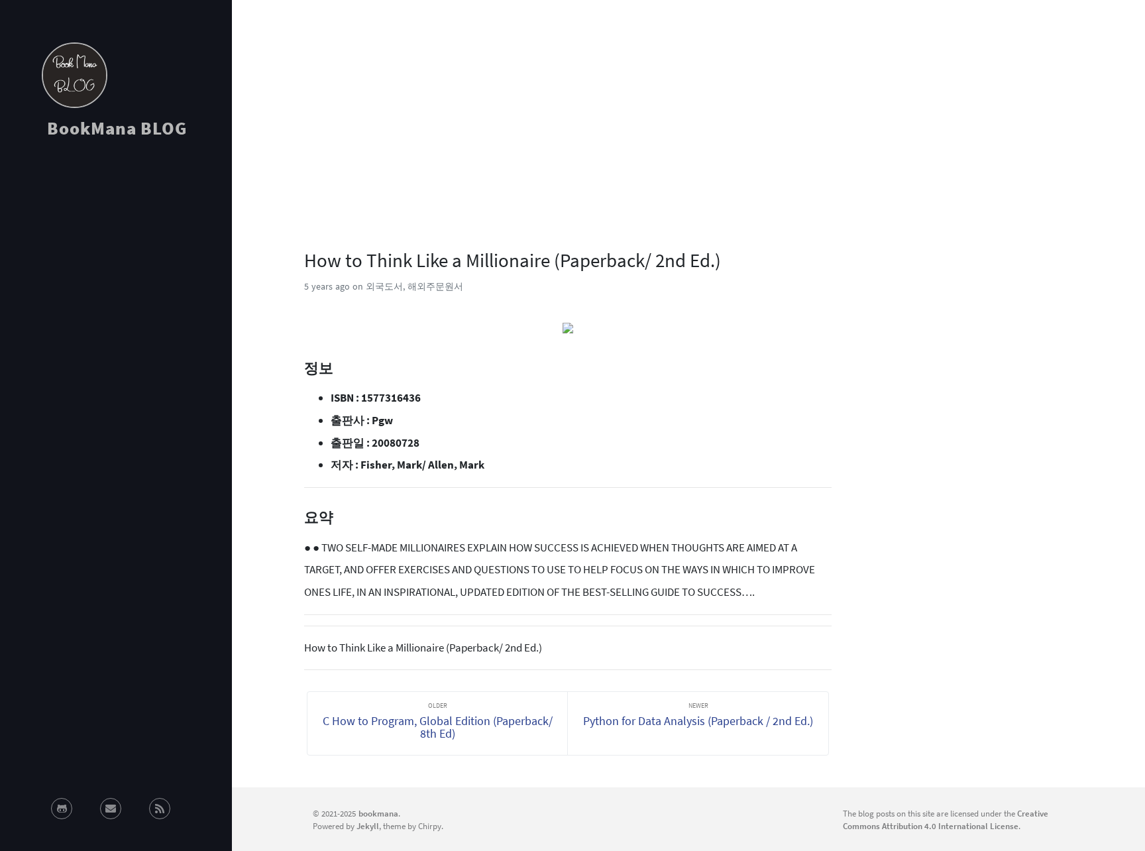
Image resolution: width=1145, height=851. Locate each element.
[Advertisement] (116, 268)
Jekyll (367, 826)
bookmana (378, 813)
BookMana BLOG (117, 128)
